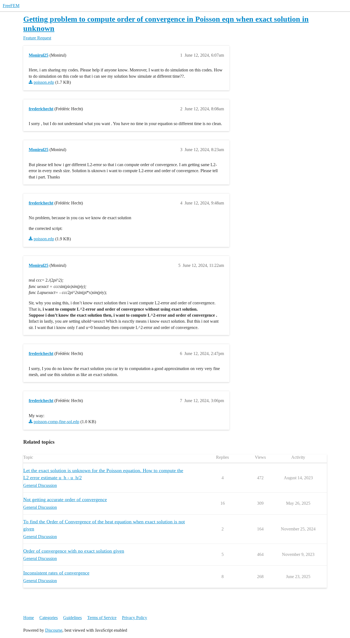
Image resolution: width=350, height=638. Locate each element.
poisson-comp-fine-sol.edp (56, 421)
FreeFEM (11, 5)
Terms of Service (101, 617)
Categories (48, 617)
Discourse (53, 630)
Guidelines (72, 617)
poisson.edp (44, 82)
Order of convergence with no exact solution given (73, 551)
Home (28, 617)
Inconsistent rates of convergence (56, 573)
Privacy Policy (134, 617)
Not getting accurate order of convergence (65, 499)
